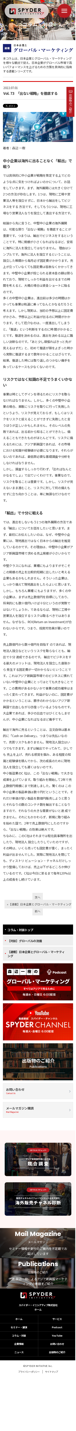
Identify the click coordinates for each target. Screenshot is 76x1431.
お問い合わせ (15, 1091)
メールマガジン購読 (20, 1109)
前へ (37, 911)
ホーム (37, 1309)
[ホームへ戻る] (26, 12)
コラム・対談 (19, 1335)
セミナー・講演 (19, 1327)
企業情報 (19, 1344)
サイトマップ (51, 1371)
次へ (37, 897)
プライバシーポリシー (29, 1371)
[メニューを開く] (64, 11)
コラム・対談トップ (20, 930)
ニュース (19, 1352)
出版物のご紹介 (70, 103)
